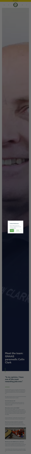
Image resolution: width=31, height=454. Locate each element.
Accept (12, 230)
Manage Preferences (18, 230)
